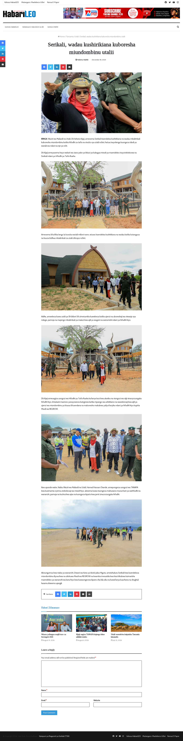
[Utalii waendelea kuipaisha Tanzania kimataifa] (126, 623)
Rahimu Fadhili (82, 60)
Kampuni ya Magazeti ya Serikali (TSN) (54, 736)
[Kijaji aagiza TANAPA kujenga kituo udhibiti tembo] (91, 623)
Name (44, 690)
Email (44, 700)
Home (62, 36)
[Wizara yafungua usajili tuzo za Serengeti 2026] (56, 623)
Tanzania (69, 36)
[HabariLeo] (19, 13)
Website (97, 700)
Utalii (77, 36)
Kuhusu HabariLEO (12, 2)
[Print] (89, 594)
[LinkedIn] (56, 67)
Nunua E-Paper (53, 2)
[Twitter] (50, 67)
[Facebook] (44, 67)
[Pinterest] (63, 67)
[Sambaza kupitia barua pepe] (69, 67)
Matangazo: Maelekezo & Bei (32, 2)
